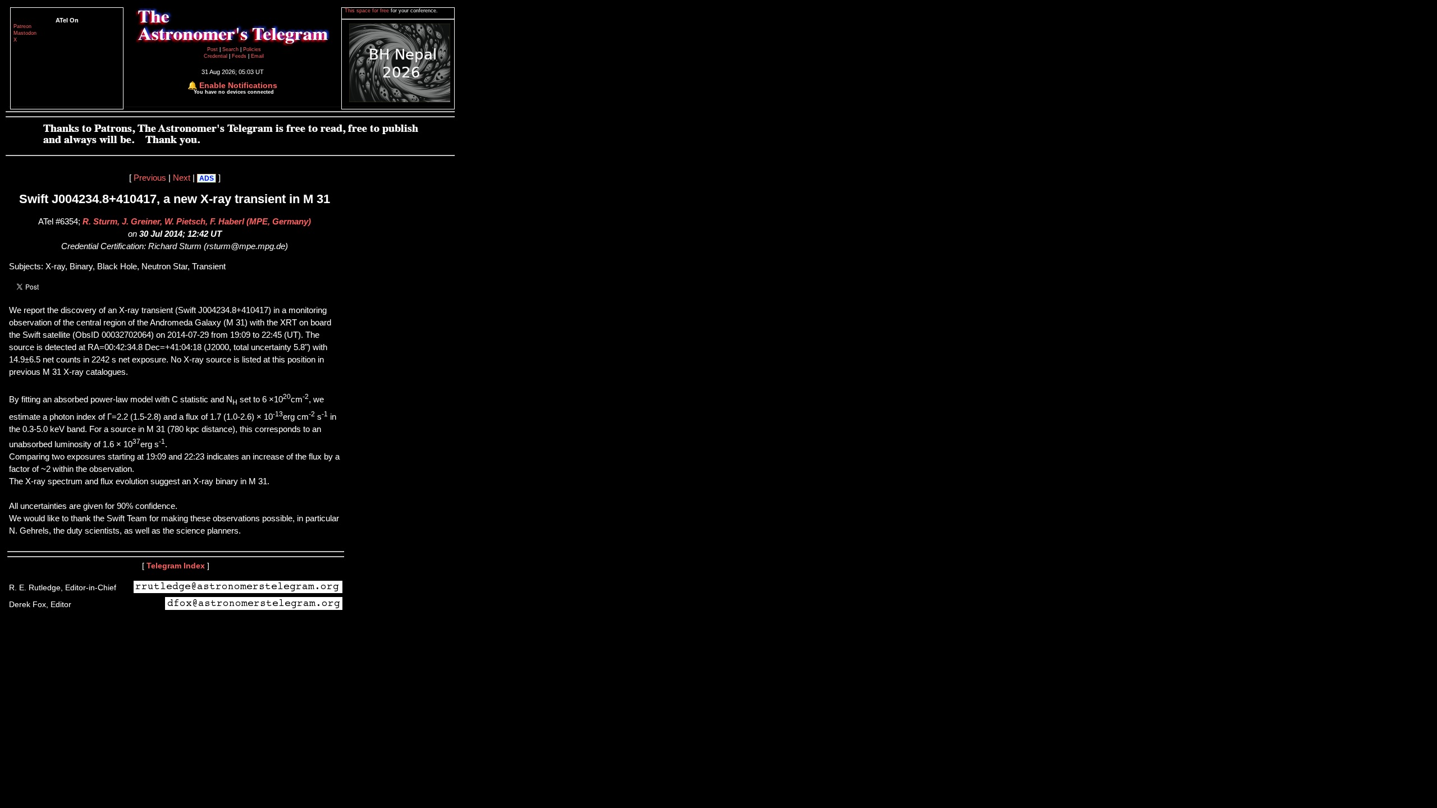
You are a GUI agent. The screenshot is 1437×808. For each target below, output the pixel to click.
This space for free (368, 10)
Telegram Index (176, 565)
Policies (252, 49)
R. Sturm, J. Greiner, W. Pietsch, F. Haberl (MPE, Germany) (197, 221)
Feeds (239, 56)
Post (213, 49)
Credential (216, 56)
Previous (150, 177)
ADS (206, 178)
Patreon (22, 26)
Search (231, 49)
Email (257, 56)
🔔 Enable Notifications (232, 85)
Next (181, 177)
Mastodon (24, 33)
